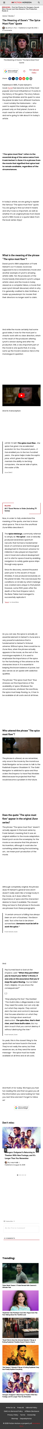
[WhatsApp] (27, 78)
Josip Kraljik (14, 1162)
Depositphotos (26, 1418)
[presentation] (21, 1137)
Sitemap (14, 1418)
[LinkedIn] (16, 78)
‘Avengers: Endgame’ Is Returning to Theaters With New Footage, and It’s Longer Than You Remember (20, 1155)
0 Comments (7, 30)
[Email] (30, 78)
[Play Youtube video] (21, 395)
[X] (13, 78)
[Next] (37, 1150)
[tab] (17, 1175)
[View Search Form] (39, 2)
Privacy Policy (12, 1415)
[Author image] (3, 28)
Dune (10, 88)
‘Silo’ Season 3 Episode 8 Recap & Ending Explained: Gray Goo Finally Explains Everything (20, 1368)
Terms (22, 1415)
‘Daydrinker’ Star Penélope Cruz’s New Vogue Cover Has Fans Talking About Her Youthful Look (19, 1314)
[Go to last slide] (5, 1150)
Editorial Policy (31, 1407)
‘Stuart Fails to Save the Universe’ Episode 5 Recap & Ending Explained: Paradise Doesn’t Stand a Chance (19, 1341)
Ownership (31, 1415)
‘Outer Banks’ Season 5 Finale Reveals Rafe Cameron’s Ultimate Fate (19, 1286)
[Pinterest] (20, 78)
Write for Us (10, 1407)
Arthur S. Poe (12, 28)
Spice (7, 602)
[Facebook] (9, 78)
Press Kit (20, 1407)
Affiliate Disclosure (32, 1411)
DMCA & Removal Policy (13, 1411)
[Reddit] (23, 78)
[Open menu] (4, 2)
